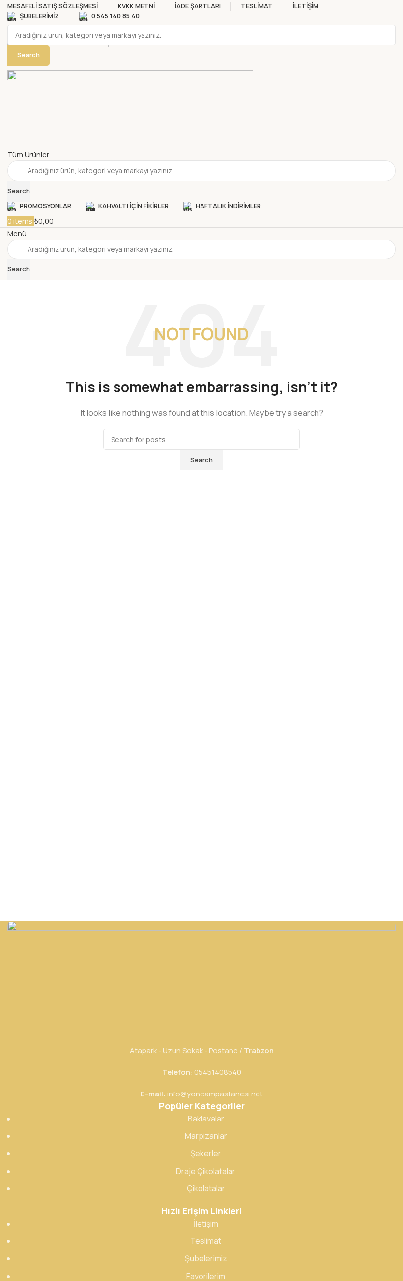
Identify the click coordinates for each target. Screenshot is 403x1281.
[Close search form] (12, 12)
